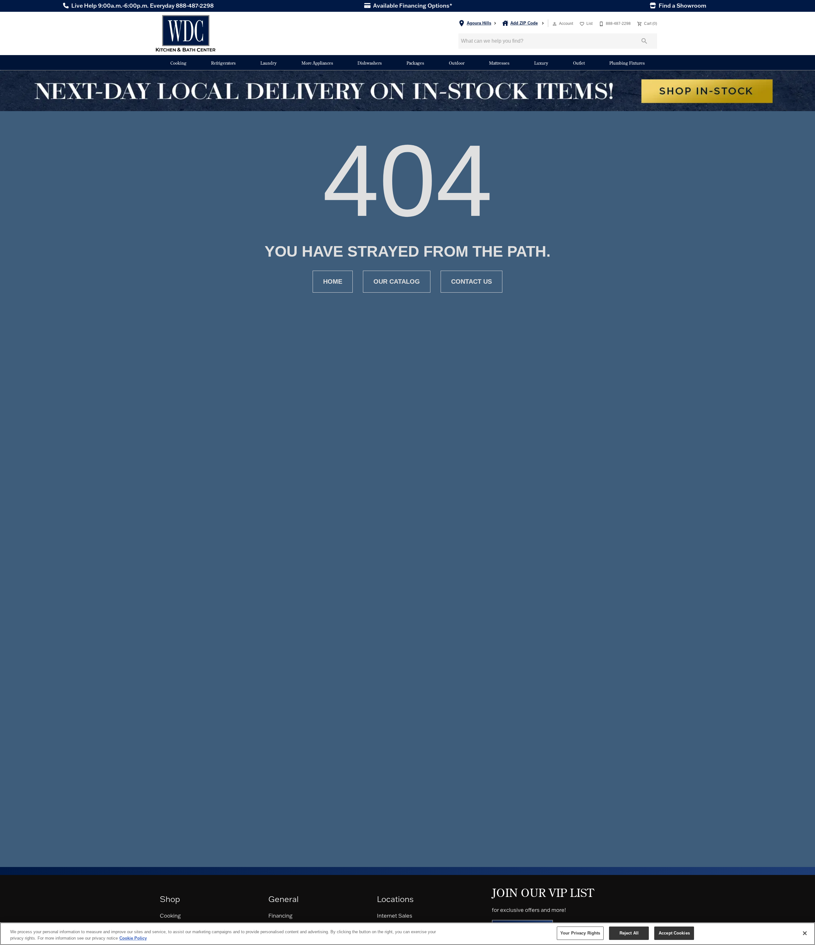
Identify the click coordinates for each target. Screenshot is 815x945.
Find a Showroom (681, 6)
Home (332, 281)
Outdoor (456, 63)
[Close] (805, 933)
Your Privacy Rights (580, 933)
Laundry (268, 63)
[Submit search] (644, 41)
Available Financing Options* (412, 6)
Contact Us (471, 281)
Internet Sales (394, 915)
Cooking (178, 63)
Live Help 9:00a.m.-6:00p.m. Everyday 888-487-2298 (142, 6)
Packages (415, 63)
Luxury (541, 63)
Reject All (629, 933)
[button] (554, 24)
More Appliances (317, 63)
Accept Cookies (674, 933)
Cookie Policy (133, 938)
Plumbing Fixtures (627, 63)
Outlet (579, 63)
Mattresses (499, 63)
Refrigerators (223, 63)
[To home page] (185, 33)
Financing (280, 915)
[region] (407, 933)
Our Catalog (396, 281)
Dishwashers (370, 63)
